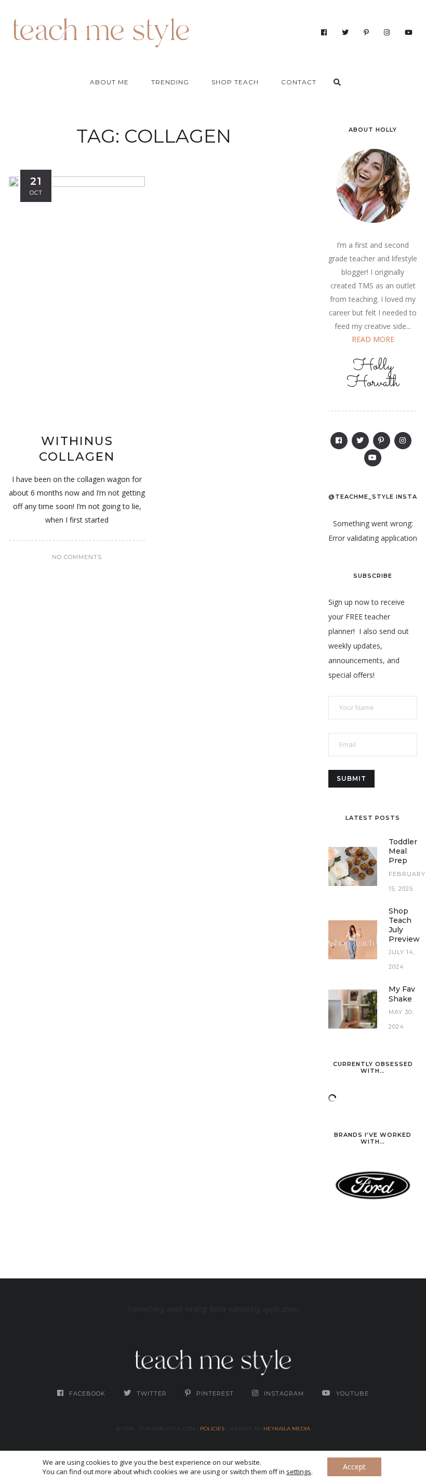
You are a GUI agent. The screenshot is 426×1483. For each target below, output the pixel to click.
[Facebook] (324, 32)
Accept (354, 1467)
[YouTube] (409, 32)
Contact (298, 82)
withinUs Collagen (77, 449)
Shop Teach (235, 82)
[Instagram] (387, 32)
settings (298, 1471)
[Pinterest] (366, 32)
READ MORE (373, 339)
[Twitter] (345, 32)
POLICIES (212, 1428)
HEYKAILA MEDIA (286, 1428)
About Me (109, 82)
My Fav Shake (402, 993)
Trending (170, 82)
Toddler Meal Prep (403, 851)
